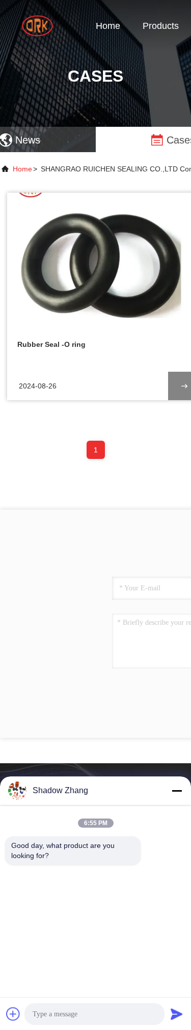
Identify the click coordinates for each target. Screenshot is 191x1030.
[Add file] (13, 1014)
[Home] (40, 25)
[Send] (177, 1014)
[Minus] (177, 791)
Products (161, 26)
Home (108, 26)
